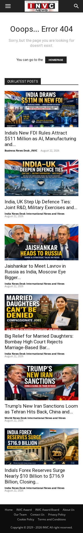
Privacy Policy (56, 514)
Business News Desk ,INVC (21, 150)
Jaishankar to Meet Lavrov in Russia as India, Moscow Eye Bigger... (35, 271)
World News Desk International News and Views (35, 418)
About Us (68, 510)
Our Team (20, 514)
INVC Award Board (47, 510)
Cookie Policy (25, 519)
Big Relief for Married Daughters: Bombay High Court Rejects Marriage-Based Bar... (39, 341)
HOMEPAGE (56, 60)
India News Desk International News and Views (34, 213)
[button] (7, 6)
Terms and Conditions (52, 519)
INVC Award (24, 510)
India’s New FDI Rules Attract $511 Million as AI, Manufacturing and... (40, 138)
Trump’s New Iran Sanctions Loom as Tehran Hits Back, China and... (41, 409)
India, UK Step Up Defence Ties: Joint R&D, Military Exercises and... (41, 204)
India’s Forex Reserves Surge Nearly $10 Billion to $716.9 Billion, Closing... (35, 476)
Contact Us (37, 514)
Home (9, 510)
